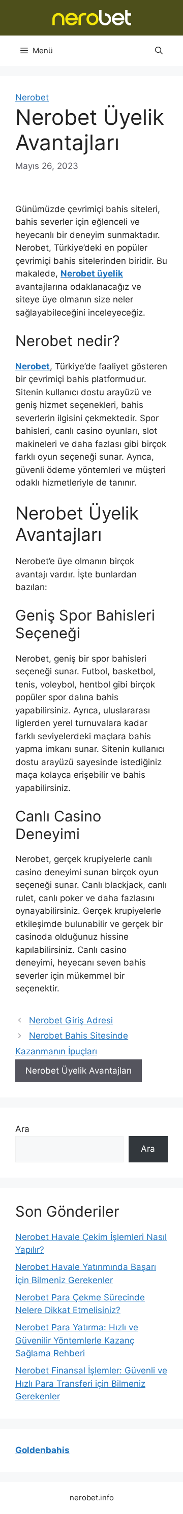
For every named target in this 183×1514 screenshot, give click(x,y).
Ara (22, 1129)
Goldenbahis (42, 1450)
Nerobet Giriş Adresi (71, 1020)
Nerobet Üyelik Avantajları (78, 1070)
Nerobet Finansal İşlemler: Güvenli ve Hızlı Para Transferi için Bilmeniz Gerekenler (91, 1383)
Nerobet (32, 97)
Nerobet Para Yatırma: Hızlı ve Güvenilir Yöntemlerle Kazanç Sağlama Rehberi (76, 1340)
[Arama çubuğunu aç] (159, 51)
